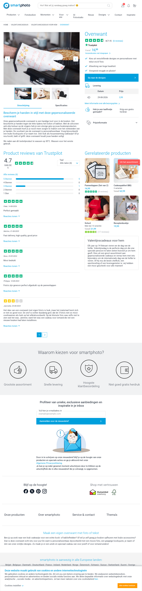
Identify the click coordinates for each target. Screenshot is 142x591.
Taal (62, 160)
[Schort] (97, 208)
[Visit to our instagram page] (44, 491)
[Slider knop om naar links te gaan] (7, 58)
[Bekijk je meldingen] (129, 5)
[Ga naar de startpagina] (16, 6)
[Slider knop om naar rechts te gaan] (75, 58)
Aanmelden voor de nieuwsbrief (54, 421)
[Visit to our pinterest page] (38, 491)
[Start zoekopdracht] (108, 5)
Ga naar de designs (97, 78)
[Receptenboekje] (126, 208)
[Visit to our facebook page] (26, 491)
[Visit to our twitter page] (32, 491)
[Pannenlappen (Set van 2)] (97, 170)
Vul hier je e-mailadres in (50, 410)
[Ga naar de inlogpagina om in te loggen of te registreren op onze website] (123, 5)
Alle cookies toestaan (127, 586)
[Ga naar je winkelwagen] (135, 5)
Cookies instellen (13, 585)
